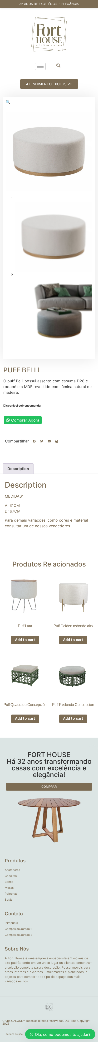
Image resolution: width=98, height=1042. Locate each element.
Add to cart (25, 640)
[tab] (18, 468)
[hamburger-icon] (40, 66)
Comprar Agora (25, 420)
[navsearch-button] (59, 66)
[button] (34, 441)
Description (18, 468)
